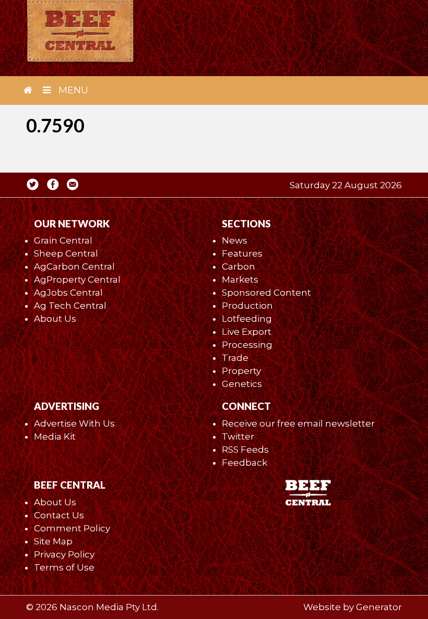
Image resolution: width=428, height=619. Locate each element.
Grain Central (63, 240)
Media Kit (55, 436)
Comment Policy (72, 528)
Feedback (244, 462)
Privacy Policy (64, 554)
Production (247, 305)
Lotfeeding (247, 318)
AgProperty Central (77, 279)
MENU (72, 90)
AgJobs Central (68, 292)
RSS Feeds (245, 449)
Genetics (242, 384)
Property (241, 371)
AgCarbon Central (74, 266)
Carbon (238, 266)
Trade (235, 358)
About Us (55, 318)
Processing (247, 344)
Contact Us (59, 515)
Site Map (53, 541)
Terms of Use (64, 567)
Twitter (238, 436)
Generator (379, 607)
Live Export (246, 331)
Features (242, 253)
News (234, 240)
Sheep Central (66, 253)
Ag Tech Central (70, 305)
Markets (240, 279)
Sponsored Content (266, 292)
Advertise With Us (74, 423)
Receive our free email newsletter (298, 423)
